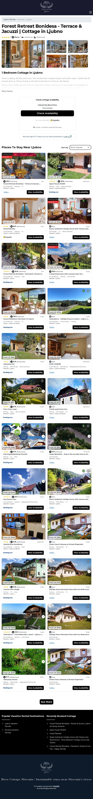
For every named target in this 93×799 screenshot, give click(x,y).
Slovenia (21, 19)
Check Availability (47, 113)
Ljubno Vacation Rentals (11, 725)
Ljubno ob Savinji (60, 188)
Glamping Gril (8, 364)
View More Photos (11, 65)
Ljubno (29, 19)
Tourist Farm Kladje (11, 589)
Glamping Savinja (10, 679)
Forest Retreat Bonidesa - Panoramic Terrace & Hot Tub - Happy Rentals (70, 747)
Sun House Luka (9, 499)
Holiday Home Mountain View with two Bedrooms (69, 589)
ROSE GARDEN (55, 364)
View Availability (35, 192)
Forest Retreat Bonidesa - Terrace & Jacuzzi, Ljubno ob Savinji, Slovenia (70, 725)
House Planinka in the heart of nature (18, 319)
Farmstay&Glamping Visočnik (15, 454)
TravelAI (56, 786)
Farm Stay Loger (10, 409)
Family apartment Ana (58, 409)
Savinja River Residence (12, 544)
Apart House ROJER (57, 184)
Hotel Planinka (9, 229)
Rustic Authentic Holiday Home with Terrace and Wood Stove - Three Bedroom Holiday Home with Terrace (69, 740)
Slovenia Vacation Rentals (12, 731)
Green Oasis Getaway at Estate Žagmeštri (66, 544)
